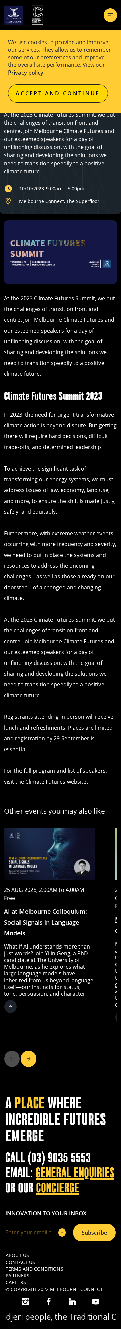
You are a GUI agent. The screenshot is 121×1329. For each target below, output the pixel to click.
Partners (17, 1275)
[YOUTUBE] (95, 1301)
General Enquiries (75, 1173)
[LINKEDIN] (72, 1301)
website (76, 781)
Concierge (57, 1188)
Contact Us (20, 1262)
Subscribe (94, 1232)
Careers (16, 1282)
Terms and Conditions (34, 1269)
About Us (17, 1255)
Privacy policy (25, 72)
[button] (28, 1059)
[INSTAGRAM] (25, 1301)
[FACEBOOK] (48, 1301)
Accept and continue (58, 93)
